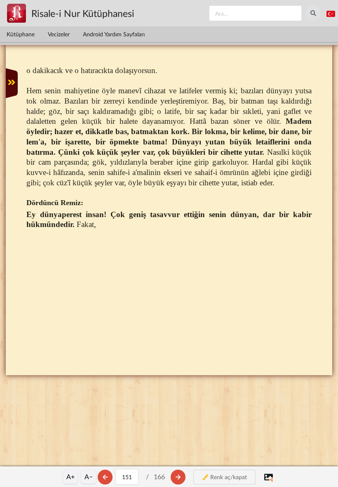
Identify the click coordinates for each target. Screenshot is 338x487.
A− (88, 476)
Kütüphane (21, 34)
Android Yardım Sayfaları (114, 34)
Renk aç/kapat (228, 476)
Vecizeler (59, 34)
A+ (70, 476)
